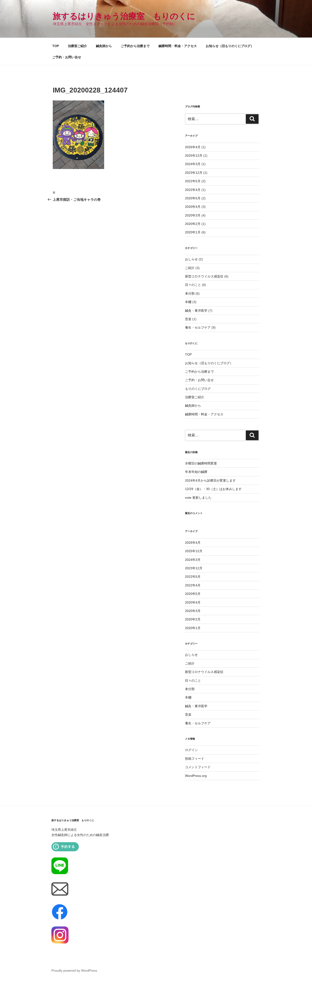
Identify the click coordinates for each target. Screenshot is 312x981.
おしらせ (191, 259)
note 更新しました (198, 497)
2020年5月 (193, 198)
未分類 (190, 293)
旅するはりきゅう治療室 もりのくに (124, 16)
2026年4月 (193, 147)
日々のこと (193, 285)
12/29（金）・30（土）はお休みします (213, 489)
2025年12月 (193, 155)
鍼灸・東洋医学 (196, 310)
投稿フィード (194, 758)
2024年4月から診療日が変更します (210, 480)
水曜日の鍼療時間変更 (201, 463)
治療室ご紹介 (77, 46)
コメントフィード (198, 767)
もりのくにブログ (198, 388)
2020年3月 (193, 215)
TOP (55, 46)
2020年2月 (193, 224)
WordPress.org (196, 776)
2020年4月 (193, 206)
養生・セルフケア (198, 327)
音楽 (188, 319)
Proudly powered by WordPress (74, 970)
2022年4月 (193, 190)
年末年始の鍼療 (196, 472)
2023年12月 (193, 172)
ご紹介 (190, 268)
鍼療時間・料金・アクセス (178, 46)
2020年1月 (193, 232)
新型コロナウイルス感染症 (204, 276)
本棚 (188, 302)
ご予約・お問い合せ (66, 57)
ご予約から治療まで (135, 46)
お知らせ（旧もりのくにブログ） (230, 46)
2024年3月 (193, 164)
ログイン (191, 750)
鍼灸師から (104, 46)
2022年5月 (193, 181)
